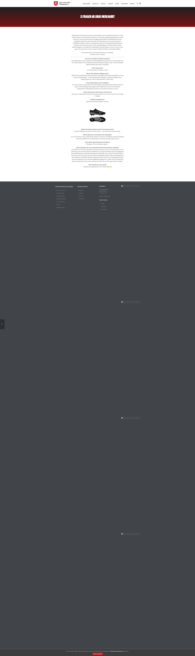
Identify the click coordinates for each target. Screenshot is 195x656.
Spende (58, 204)
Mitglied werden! (61, 207)
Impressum (103, 206)
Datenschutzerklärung (117, 651)
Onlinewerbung (60, 193)
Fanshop (110, 3)
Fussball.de (81, 198)
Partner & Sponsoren (61, 190)
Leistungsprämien (61, 201)
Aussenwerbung (60, 196)
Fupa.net (81, 196)
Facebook (81, 193)
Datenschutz (104, 209)
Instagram (81, 190)
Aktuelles (95, 3)
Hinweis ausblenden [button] (97, 653)
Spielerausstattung (61, 198)
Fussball (103, 3)
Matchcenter (86, 3)
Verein (117, 3)
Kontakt (132, 3)
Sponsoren (124, 3)
